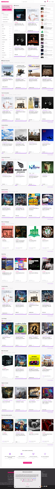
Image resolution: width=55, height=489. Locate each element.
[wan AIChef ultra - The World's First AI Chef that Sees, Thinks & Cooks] (20, 15)
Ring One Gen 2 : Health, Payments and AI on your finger (19, 49)
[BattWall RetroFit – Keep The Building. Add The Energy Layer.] (7, 264)
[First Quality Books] (34, 232)
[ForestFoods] (47, 167)
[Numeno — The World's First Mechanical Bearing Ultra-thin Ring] (34, 328)
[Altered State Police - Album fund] (47, 135)
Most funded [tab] (5, 320)
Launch (7, 9)
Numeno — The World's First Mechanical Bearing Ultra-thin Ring (34, 338)
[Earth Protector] (47, 232)
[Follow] (3, 237)
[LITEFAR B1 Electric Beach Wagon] (21, 103)
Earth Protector (45, 240)
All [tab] (14, 7)
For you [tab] (3, 94)
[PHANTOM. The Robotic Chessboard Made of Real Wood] (47, 71)
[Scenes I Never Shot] (47, 264)
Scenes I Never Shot (46, 272)
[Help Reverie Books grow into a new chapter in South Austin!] (34, 167)
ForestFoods (44, 176)
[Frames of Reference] (34, 135)
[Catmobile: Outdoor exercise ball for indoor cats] (21, 328)
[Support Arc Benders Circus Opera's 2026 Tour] (47, 328)
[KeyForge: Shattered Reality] (7, 328)
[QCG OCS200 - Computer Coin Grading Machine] (34, 103)
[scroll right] (38, 7)
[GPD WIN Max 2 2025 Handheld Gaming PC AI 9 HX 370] (21, 71)
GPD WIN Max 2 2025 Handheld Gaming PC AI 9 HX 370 (20, 80)
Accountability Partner (20, 272)
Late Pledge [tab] (15, 94)
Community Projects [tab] (17, 62)
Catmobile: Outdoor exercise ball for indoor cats (20, 338)
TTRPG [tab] (10, 191)
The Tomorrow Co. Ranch (7, 176)
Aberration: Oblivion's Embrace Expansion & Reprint (6, 209)
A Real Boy (4, 240)
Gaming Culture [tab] (29, 7)
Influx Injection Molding (33, 272)
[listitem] (7, 27)
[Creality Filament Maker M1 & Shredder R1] (7, 71)
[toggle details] (25, 31)
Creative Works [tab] (24, 7)
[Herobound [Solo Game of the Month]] (34, 200)
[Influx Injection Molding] (34, 264)
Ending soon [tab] (19, 94)
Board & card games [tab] (5, 191)
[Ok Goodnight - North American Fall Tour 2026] (21, 135)
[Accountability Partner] (21, 264)
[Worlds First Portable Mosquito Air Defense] (34, 71)
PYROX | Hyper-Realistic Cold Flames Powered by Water (32, 49)
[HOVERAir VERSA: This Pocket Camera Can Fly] (33, 15)
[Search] (22, 1)
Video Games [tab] (13, 191)
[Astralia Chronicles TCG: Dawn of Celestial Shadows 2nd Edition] (47, 200)
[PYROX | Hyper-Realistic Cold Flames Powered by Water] (33, 39)
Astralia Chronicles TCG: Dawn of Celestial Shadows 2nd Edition (47, 209)
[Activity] (47, 1)
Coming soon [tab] (4, 255)
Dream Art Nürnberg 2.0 (20, 176)
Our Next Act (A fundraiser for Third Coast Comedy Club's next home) (7, 145)
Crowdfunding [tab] (10, 94)
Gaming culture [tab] (23, 62)
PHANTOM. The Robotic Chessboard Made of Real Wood (47, 80)
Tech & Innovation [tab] (18, 7)
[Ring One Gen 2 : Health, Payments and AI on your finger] (20, 39)
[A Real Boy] (7, 232)
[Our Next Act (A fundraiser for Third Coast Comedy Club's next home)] (7, 135)
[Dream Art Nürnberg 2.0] (21, 167)
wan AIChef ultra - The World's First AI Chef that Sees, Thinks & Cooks (19, 25)
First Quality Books (32, 240)
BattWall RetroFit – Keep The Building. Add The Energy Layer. (7, 274)
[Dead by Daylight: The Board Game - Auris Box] (21, 200)
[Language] (45, 1)
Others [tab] (17, 191)
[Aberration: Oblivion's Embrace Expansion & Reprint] (7, 200)
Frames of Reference (33, 144)
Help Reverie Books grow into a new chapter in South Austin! (33, 177)
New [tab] (7, 255)
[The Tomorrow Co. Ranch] (7, 167)
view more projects (50, 90)
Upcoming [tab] (6, 94)
